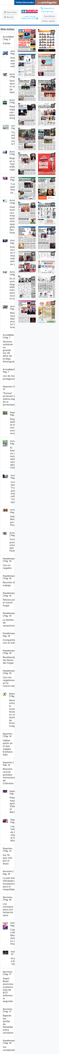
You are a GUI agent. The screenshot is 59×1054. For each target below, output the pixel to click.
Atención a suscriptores (47, 10)
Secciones (11, 12)
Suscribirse (49, 16)
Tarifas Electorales (24, 2)
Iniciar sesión (48, 21)
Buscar (9, 17)
